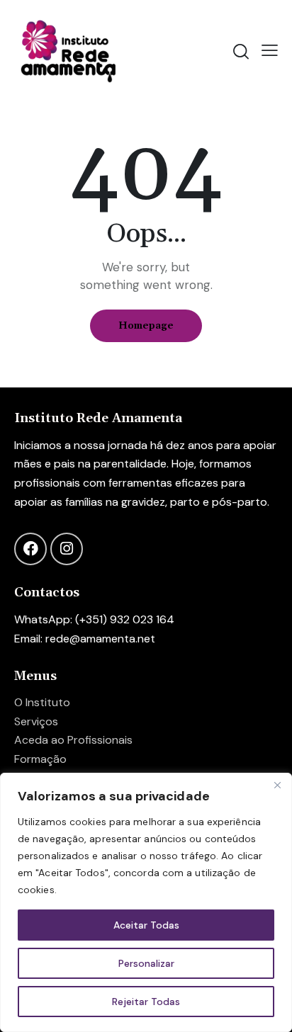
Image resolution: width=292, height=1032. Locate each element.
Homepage (146, 325)
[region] (146, 902)
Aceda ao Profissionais (73, 739)
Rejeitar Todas (146, 1001)
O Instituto (42, 702)
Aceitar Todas (146, 925)
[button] (270, 50)
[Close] (277, 784)
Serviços (36, 721)
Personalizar (146, 963)
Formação (40, 759)
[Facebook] (30, 549)
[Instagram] (66, 549)
